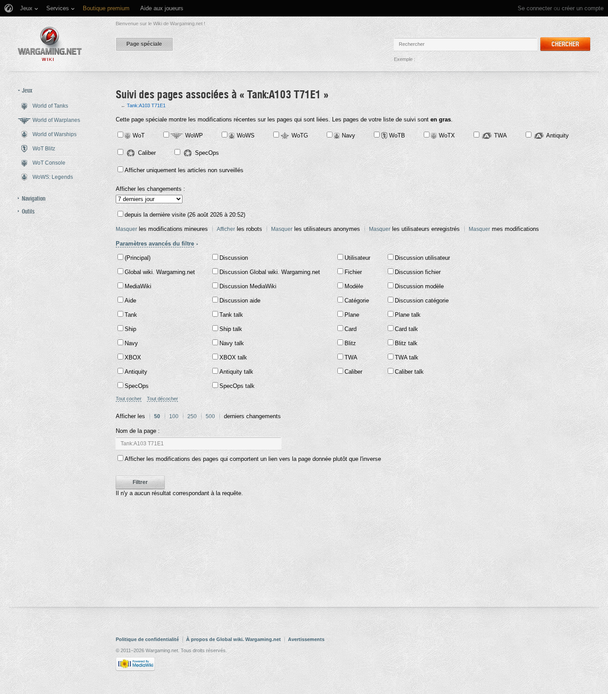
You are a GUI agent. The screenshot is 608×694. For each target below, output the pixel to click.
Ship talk (230, 329)
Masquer (126, 229)
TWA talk (406, 357)
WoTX (447, 135)
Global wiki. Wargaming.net (160, 272)
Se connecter (535, 8)
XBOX (133, 357)
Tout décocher (162, 398)
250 (192, 416)
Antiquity (557, 135)
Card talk (406, 329)
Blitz (350, 343)
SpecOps (207, 152)
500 (210, 416)
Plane (352, 314)
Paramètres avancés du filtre (155, 243)
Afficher (226, 229)
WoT (139, 135)
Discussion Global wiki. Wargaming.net (269, 272)
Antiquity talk (236, 371)
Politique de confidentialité (147, 639)
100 (173, 416)
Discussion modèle (419, 286)
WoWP (194, 135)
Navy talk (231, 343)
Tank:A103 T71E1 (146, 105)
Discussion (233, 257)
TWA (500, 135)
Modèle (354, 286)
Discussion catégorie (422, 300)
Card (351, 329)
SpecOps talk (237, 386)
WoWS (246, 135)
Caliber (147, 152)
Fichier (353, 272)
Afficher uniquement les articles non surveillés (184, 170)
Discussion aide (239, 300)
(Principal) (137, 257)
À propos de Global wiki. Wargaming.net (233, 639)
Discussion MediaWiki (247, 286)
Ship (130, 329)
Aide (130, 300)
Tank (131, 314)
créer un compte (583, 8)
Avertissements (306, 639)
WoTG (300, 135)
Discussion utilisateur (422, 257)
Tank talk (231, 314)
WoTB (397, 135)
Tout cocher (129, 398)
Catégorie (357, 300)
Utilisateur (357, 257)
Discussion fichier (418, 272)
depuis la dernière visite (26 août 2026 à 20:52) (185, 214)
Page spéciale (144, 44)
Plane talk (408, 314)
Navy (348, 135)
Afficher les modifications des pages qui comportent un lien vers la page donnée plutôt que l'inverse (253, 459)
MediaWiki (138, 286)
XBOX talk (233, 357)
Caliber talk (409, 371)
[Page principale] (50, 44)
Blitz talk (406, 343)
